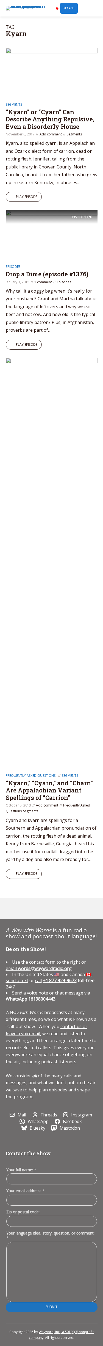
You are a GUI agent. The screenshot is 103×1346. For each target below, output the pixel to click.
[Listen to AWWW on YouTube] (37, 909)
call (38, 980)
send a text (17, 980)
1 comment (43, 282)
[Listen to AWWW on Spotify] (25, 909)
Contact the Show (28, 1153)
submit (51, 1306)
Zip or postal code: (23, 1211)
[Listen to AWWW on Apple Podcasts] (12, 909)
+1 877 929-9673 (60, 980)
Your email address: (25, 1190)
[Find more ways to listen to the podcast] (50, 909)
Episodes (13, 266)
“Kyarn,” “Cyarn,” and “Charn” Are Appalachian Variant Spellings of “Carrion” (49, 790)
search (68, 8)
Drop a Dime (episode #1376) (47, 274)
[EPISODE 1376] (52, 236)
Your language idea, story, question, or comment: (50, 1235)
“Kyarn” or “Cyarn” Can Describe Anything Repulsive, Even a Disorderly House (50, 119)
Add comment (51, 134)
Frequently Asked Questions (30, 775)
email (39, 968)
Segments (14, 104)
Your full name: (21, 1170)
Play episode (26, 196)
